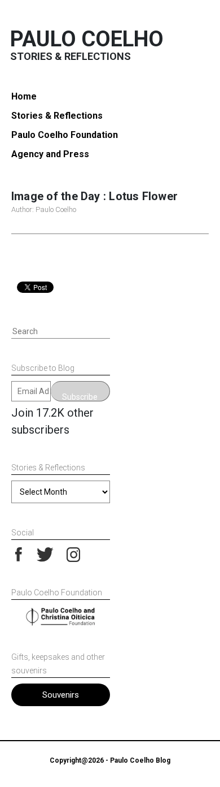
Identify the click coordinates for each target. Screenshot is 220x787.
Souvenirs (60, 695)
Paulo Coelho (87, 39)
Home (24, 96)
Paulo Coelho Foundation (64, 134)
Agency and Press (50, 154)
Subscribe (80, 396)
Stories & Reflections (57, 115)
